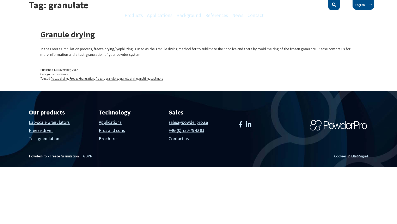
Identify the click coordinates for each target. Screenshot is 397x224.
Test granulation (44, 138)
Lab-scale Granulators (49, 122)
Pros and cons (112, 130)
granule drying (129, 78)
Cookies (340, 156)
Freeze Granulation (81, 78)
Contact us (179, 138)
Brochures (108, 138)
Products (134, 15)
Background (189, 15)
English (360, 5)
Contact (256, 15)
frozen (100, 78)
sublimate (157, 78)
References (216, 15)
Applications (159, 15)
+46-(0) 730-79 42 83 (186, 130)
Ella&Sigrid (359, 156)
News (237, 15)
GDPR (87, 156)
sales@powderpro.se (188, 122)
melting (144, 78)
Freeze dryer (41, 130)
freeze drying (59, 78)
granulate (112, 78)
